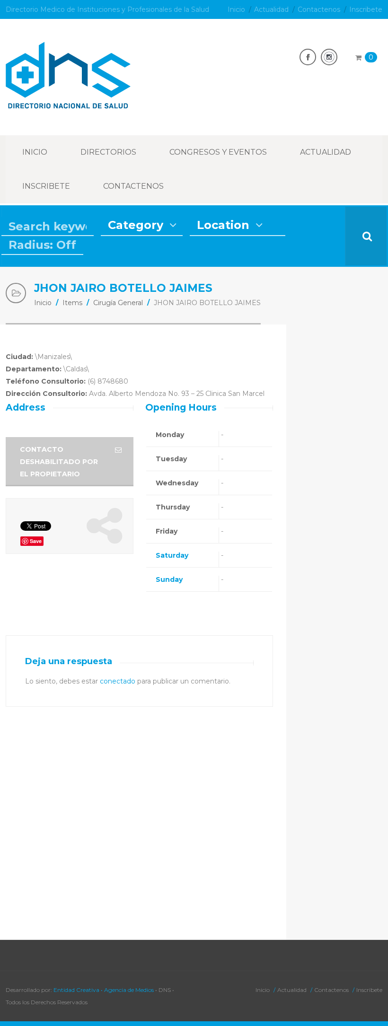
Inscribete (365, 9)
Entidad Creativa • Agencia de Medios (103, 989)
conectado (117, 681)
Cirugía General (118, 302)
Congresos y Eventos (218, 152)
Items (72, 302)
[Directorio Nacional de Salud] (68, 103)
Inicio (236, 9)
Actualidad (271, 9)
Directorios (108, 152)
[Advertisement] (340, 466)
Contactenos (319, 9)
